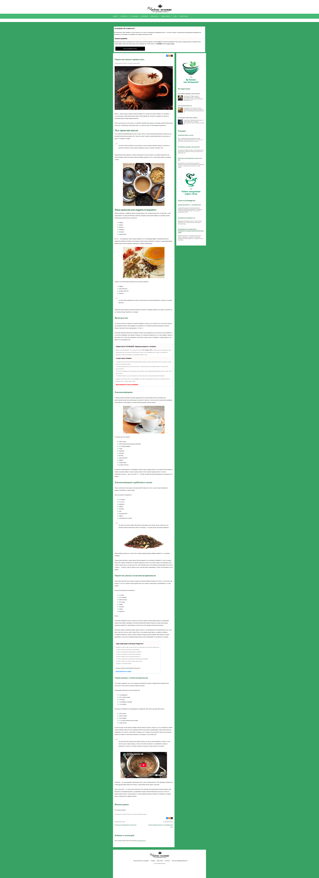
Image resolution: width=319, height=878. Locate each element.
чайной (124, 446)
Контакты (167, 860)
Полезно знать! (184, 16)
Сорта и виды (134, 16)
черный (121, 234)
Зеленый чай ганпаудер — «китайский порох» (189, 205)
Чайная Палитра (161, 863)
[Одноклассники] (169, 56)
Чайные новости (165, 16)
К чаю (175, 16)
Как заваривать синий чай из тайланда (187, 117)
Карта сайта (160, 860)
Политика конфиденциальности (180, 860)
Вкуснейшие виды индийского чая (186, 218)
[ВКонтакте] (167, 56)
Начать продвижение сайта (130, 48)
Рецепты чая (154, 16)
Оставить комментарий (134, 63)
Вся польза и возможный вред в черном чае (125, 825)
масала (145, 814)
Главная (115, 16)
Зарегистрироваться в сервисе (123, 671)
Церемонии (144, 16)
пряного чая (144, 741)
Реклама (153, 860)
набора (151, 123)
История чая (123, 16)
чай (138, 282)
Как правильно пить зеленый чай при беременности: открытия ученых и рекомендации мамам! (191, 230)
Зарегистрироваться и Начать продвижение (127, 384)
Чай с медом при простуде (185, 105)
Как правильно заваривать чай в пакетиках (189, 93)
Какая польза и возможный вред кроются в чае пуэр (190, 159)
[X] (172, 56)
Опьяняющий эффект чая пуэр (185, 135)
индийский (140, 814)
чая (119, 123)
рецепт (135, 400)
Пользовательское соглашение (141, 860)
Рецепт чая (117, 789)
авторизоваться (141, 840)
